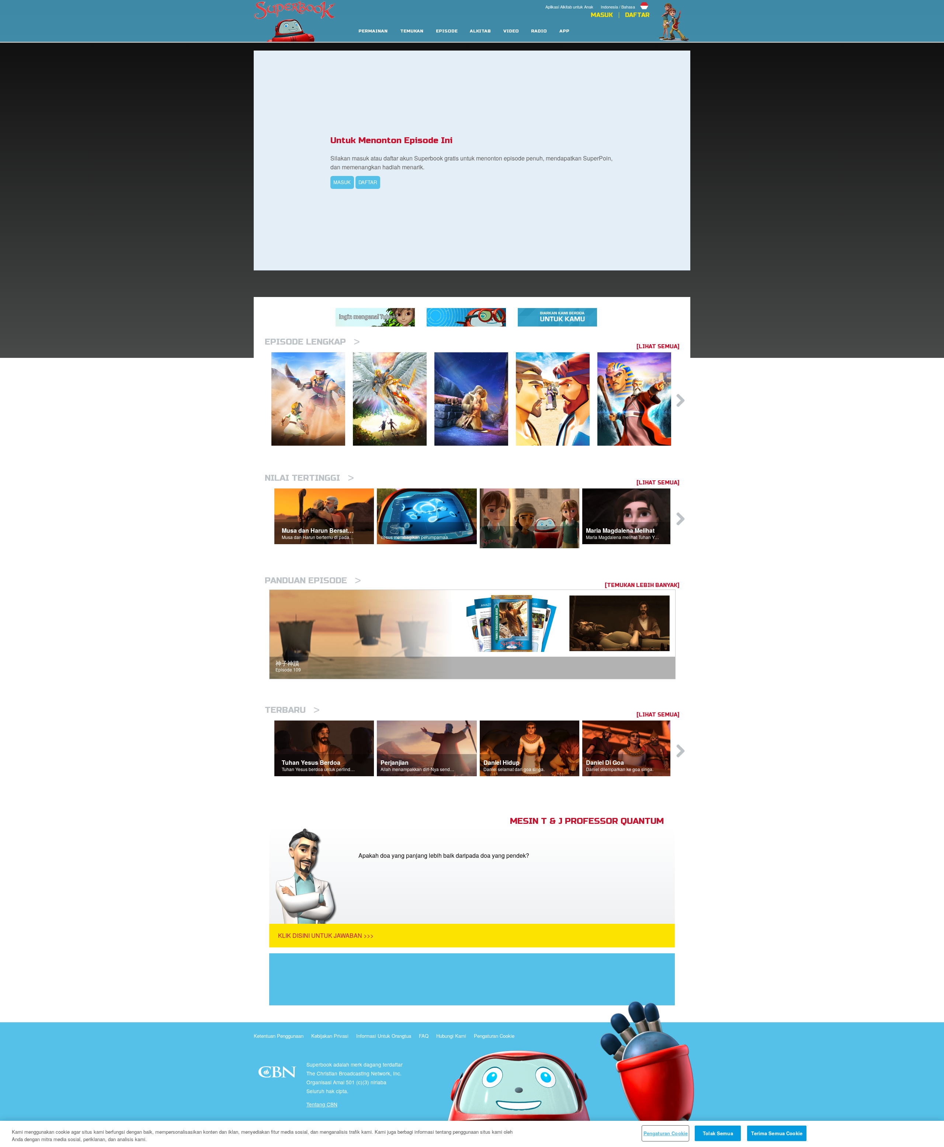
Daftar (637, 15)
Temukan (411, 31)
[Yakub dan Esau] (556, 399)
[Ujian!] (475, 399)
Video (511, 31)
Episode (447, 31)
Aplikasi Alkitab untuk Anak (569, 7)
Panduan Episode (313, 580)
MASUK (342, 182)
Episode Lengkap (312, 342)
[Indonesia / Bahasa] (625, 1)
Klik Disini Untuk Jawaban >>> (326, 935)
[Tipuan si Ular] (393, 399)
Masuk (602, 15)
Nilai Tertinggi (309, 478)
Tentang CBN (321, 1104)
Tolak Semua (718, 1133)
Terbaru (292, 710)
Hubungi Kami (451, 1035)
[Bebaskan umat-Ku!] (638, 399)
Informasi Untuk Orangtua (383, 1035)
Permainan (373, 31)
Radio (539, 31)
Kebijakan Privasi (329, 1035)
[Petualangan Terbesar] (312, 399)
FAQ (423, 1035)
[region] (472, 1134)
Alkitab (480, 31)
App (564, 31)
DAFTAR (367, 182)
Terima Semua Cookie (776, 1133)
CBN (278, 1074)
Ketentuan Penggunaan (278, 1035)
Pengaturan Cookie (494, 1035)
